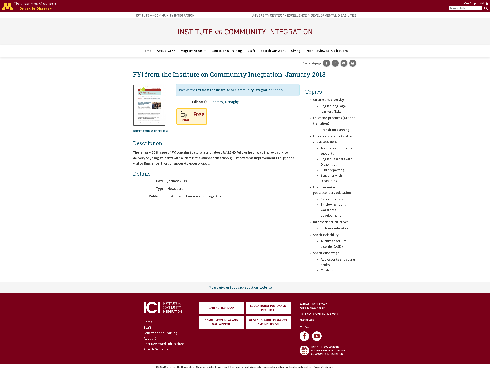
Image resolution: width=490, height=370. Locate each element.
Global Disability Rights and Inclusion (268, 322)
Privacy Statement (324, 367)
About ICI (164, 51)
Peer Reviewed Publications (164, 344)
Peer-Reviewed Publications (327, 51)
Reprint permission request (150, 131)
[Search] (485, 8)
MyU (482, 3)
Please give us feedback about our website (240, 287)
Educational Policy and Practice (268, 308)
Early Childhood (221, 308)
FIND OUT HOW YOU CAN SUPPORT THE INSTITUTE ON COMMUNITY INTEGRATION (328, 350)
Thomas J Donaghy (225, 102)
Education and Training (160, 333)
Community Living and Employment (221, 322)
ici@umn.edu (307, 319)
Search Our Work (273, 51)
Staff (251, 51)
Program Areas (191, 51)
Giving (296, 51)
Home (146, 51)
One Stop (470, 3)
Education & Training (227, 51)
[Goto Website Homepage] (245, 31)
